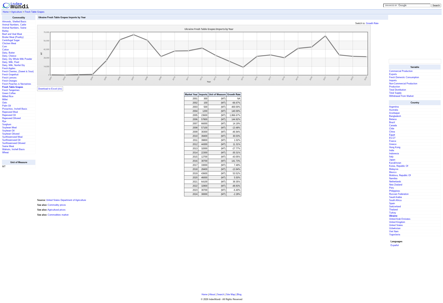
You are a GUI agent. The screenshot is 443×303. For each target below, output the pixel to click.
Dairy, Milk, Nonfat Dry (13, 65)
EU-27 (392, 138)
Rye (4, 121)
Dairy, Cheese (9, 56)
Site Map (230, 294)
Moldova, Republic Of (400, 175)
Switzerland (395, 206)
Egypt (392, 134)
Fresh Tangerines (11, 90)
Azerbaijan (394, 113)
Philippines (394, 191)
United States (396, 225)
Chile (391, 128)
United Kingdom (397, 222)
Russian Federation (399, 194)
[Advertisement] (16, 223)
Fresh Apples (8, 68)
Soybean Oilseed (10, 133)
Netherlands (395, 181)
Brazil (392, 122)
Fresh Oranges (9, 80)
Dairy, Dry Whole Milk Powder (17, 59)
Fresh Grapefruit (10, 74)
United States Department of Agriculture (66, 200)
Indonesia (394, 153)
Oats (4, 102)
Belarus (393, 119)
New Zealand (395, 184)
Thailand (393, 209)
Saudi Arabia (395, 197)
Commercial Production (401, 71)
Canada (393, 125)
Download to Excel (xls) (50, 88)
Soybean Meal (9, 127)
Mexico (392, 172)
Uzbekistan (394, 228)
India (391, 150)
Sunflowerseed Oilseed (13, 143)
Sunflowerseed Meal (12, 137)
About (212, 294)
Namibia (393, 178)
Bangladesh (395, 116)
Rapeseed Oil (9, 115)
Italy (391, 156)
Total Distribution (397, 89)
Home (6, 12)
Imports (393, 80)
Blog (239, 294)
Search (220, 294)
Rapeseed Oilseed (11, 118)
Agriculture (16, 12)
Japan (392, 159)
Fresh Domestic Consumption (404, 77)
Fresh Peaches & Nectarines (16, 84)
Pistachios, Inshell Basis (14, 109)
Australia (393, 110)
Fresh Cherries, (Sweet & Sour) (18, 71)
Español (395, 245)
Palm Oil (6, 105)
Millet (5, 99)
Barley (5, 31)
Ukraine (393, 216)
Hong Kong (394, 147)
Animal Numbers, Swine (14, 27)
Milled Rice (7, 96)
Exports (393, 74)
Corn (4, 46)
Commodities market (58, 214)
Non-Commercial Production (403, 83)
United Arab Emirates (399, 219)
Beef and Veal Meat (12, 34)
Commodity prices (57, 205)
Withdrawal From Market (401, 96)
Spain (392, 203)
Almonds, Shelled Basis (14, 21)
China (392, 131)
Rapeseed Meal (10, 112)
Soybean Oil (8, 130)
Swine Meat (8, 146)
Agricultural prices (57, 209)
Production (394, 86)
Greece (392, 144)
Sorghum (6, 124)
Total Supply (395, 93)
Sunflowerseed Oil (11, 140)
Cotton (5, 49)
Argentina (394, 106)
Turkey (392, 212)
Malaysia (393, 169)
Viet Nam (394, 231)
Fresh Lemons (9, 77)
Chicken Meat (9, 43)
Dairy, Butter (8, 52)
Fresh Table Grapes (34, 12)
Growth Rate (372, 23)
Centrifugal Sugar (11, 40)
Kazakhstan (395, 163)
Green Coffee (9, 93)
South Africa (395, 200)
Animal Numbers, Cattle (14, 24)
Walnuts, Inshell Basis (13, 149)
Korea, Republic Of (398, 166)
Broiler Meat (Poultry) (13, 37)
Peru (391, 187)
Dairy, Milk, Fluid (10, 62)
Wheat (5, 152)
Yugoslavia (394, 234)
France (392, 141)
